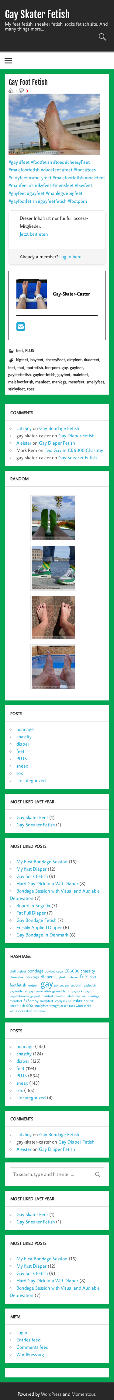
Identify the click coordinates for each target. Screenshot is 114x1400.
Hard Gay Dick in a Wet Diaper (47, 883)
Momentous (83, 1394)
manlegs (59, 382)
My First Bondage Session (41, 861)
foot (20, 367)
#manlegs (55, 193)
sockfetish (17, 1005)
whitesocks (83, 1006)
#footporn (77, 201)
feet (19, 350)
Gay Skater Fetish (37, 15)
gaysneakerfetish (40, 991)
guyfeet (64, 374)
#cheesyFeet (77, 162)
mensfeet (76, 382)
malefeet (80, 374)
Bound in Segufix (33, 905)
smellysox (60, 1001)
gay (65, 367)
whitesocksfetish (21, 1011)
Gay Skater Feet (32, 817)
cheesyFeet (55, 359)
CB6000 (71, 971)
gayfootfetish (44, 374)
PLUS (29, 350)
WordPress (51, 1394)
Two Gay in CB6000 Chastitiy (74, 450)
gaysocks (78, 991)
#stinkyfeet (40, 185)
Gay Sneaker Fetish (77, 457)
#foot (79, 169)
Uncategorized (31, 780)
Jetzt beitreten (34, 234)
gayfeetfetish (19, 374)
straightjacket (58, 1006)
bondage (25, 729)
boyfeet (36, 359)
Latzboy (24, 428)
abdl (13, 971)
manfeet (42, 382)
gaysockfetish (61, 991)
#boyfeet (83, 185)
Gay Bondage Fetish (59, 428)
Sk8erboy (31, 1000)
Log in (22, 1332)
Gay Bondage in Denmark (42, 935)
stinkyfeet (16, 389)
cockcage (33, 977)
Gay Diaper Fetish (76, 435)
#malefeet (95, 177)
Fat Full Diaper (31, 913)
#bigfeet (74, 193)
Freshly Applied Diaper (39, 927)
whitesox (39, 1011)
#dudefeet (51, 169)
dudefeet (91, 359)
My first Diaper (31, 869)
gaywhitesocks (19, 996)
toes (30, 389)
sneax (22, 766)
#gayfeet (35, 193)
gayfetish (90, 985)
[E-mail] (20, 328)
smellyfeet (95, 382)
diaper (22, 744)
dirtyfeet (74, 359)
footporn (52, 367)
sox (19, 773)
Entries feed (28, 1340)
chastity (24, 736)
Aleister (23, 443)
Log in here (70, 256)
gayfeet (76, 367)
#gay (13, 162)
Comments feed (32, 1347)
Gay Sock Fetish (32, 876)
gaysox (89, 991)
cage (59, 971)
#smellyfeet (40, 177)
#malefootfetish (24, 169)
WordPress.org (30, 1354)
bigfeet (22, 359)
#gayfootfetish (23, 201)
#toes (58, 162)
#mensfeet (63, 185)
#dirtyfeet (18, 177)
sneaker (75, 1000)
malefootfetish (20, 382)
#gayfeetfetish (52, 201)
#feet (24, 162)
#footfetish (41, 162)
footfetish (34, 367)
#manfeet (18, 185)
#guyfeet (17, 193)
